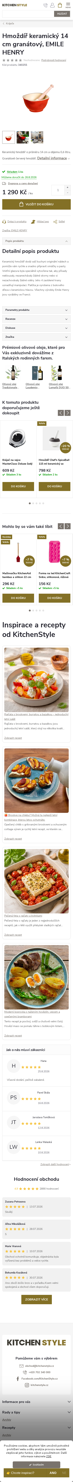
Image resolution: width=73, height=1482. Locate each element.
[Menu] (68, 5)
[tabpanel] (18, 459)
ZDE (48, 1456)
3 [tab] (36, 503)
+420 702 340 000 (39, 1372)
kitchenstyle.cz (39, 1385)
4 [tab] (40, 503)
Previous (61, 413)
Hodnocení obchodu (36, 1179)
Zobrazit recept (13, 738)
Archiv (6, 1419)
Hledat (62, 14)
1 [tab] (30, 503)
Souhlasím (38, 1464)
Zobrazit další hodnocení (54, 1164)
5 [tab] (43, 503)
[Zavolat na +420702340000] (45, 5)
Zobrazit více (36, 1299)
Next (68, 413)
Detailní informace (52, 158)
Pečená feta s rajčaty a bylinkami (23, 916)
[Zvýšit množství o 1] (67, 187)
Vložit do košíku (40, 204)
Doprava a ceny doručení (23, 183)
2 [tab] (33, 503)
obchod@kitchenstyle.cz (39, 1366)
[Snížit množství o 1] (67, 192)
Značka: (14, 230)
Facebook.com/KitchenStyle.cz (40, 1378)
